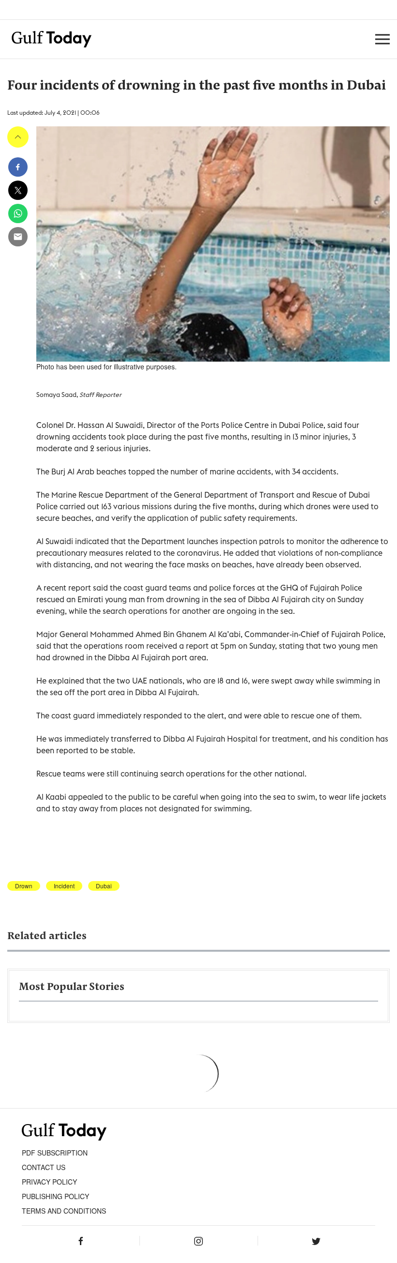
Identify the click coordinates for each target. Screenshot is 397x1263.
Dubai (104, 886)
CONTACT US (43, 1167)
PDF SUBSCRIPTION (55, 1152)
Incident (64, 886)
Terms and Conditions (64, 1211)
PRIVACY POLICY (49, 1182)
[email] (18, 236)
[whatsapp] (18, 213)
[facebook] (18, 167)
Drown (23, 886)
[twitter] (18, 190)
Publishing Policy (55, 1196)
